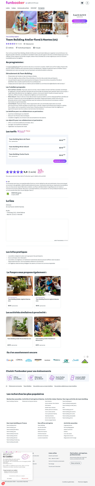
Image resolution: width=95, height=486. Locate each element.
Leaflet (55, 240)
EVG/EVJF (34, 8)
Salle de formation (42, 431)
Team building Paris (11, 425)
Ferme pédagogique (69, 427)
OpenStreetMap (60, 240)
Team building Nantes (12, 435)
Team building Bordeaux (13, 429)
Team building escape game (69, 403)
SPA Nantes (48, 405)
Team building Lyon (11, 427)
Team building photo (68, 417)
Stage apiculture (68, 425)
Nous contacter (75, 463)
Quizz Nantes (48, 401)
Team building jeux (67, 401)
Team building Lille (11, 431)
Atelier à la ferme (68, 429)
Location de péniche (43, 437)
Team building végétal (12, 36)
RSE (64, 407)
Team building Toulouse (12, 433)
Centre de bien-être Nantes (52, 403)
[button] (82, 3)
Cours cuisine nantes (50, 411)
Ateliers (66, 431)
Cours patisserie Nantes (51, 413)
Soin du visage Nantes (50, 420)
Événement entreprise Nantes (29, 401)
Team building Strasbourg (13, 439)
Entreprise (41, 8)
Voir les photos (62, 32)
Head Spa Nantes (49, 415)
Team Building (41, 425)
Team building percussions (69, 411)
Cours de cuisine (68, 433)
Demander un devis (59, 161)
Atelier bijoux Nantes (50, 407)
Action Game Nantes (50, 417)
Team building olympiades (69, 415)
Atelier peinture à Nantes (51, 409)
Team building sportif (68, 409)
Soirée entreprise (42, 433)
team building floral (13, 66)
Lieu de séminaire (42, 427)
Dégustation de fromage (70, 437)
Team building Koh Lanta (69, 413)
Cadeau (14, 8)
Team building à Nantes (12, 401)
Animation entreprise (43, 435)
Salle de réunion (42, 429)
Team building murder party (69, 405)
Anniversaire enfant (23, 8)
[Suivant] (87, 357)
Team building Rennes (12, 437)
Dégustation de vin (68, 435)
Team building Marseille (12, 442)
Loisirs (8, 8)
